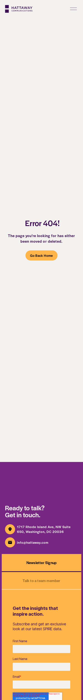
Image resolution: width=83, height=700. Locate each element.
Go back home (41, 255)
